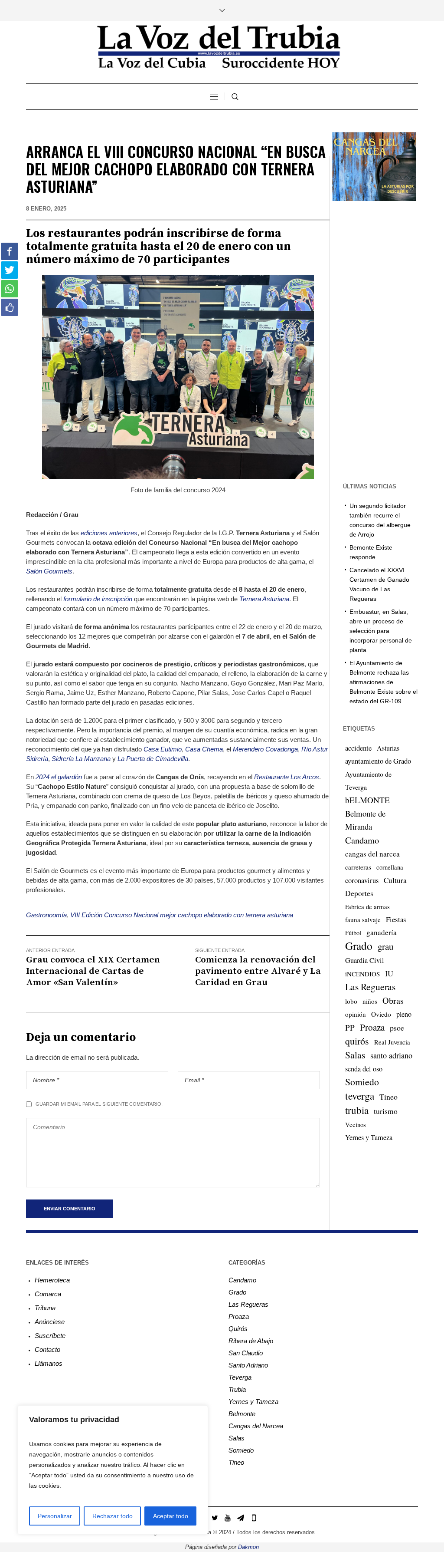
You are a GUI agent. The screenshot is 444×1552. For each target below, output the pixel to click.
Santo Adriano (248, 1365)
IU (389, 973)
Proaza (372, 1027)
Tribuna (45, 1307)
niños (369, 1001)
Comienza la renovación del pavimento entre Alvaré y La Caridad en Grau (258, 971)
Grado (358, 945)
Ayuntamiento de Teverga (368, 780)
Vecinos (355, 1124)
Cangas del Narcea (256, 1426)
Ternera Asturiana (264, 599)
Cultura (395, 880)
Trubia (237, 1389)
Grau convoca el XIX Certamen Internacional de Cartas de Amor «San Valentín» (93, 971)
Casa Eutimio (163, 749)
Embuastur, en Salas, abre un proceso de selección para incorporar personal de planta (380, 630)
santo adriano (391, 1055)
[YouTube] (227, 1517)
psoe (397, 1027)
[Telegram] (240, 1517)
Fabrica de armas (367, 906)
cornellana (389, 867)
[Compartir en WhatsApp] (9, 288)
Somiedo (362, 1081)
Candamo (362, 840)
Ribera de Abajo (251, 1340)
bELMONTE (367, 799)
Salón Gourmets (49, 571)
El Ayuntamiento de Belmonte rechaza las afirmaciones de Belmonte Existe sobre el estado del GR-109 (383, 682)
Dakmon (248, 1547)
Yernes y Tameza (368, 1137)
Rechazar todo (112, 1515)
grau (385, 946)
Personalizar (55, 1515)
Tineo (388, 1096)
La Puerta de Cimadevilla (153, 758)
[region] (112, 1470)
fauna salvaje (363, 919)
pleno (403, 1014)
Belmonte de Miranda (365, 820)
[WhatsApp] (253, 1517)
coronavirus (362, 880)
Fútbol (353, 932)
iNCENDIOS (362, 973)
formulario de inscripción (97, 599)
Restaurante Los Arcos (286, 777)
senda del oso (363, 1069)
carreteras (358, 867)
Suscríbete (50, 1335)
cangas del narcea (372, 854)
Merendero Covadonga (265, 749)
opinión (355, 1014)
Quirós (238, 1328)
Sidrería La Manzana (81, 758)
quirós (357, 1041)
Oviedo (381, 1014)
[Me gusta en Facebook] (9, 307)
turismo (386, 1111)
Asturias (388, 748)
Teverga (240, 1377)
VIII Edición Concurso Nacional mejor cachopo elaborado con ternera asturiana (181, 915)
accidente (358, 748)
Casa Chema (204, 749)
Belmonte (242, 1413)
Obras (393, 1000)
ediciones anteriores (109, 533)
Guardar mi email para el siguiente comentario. (99, 1104)
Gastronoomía (46, 915)
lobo (351, 1001)
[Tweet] (9, 270)
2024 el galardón (59, 777)
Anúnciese (50, 1321)
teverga (359, 1095)
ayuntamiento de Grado (378, 761)
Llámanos (48, 1363)
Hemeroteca (52, 1280)
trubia (357, 1110)
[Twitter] (214, 1517)
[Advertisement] (386, 341)
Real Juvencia (392, 1042)
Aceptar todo (170, 1515)
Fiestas (396, 919)
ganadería (381, 932)
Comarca (48, 1294)
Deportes (359, 893)
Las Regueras (370, 986)
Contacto (47, 1349)
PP (350, 1027)
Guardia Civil (364, 960)
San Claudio (246, 1353)
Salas (355, 1054)
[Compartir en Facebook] (9, 251)
